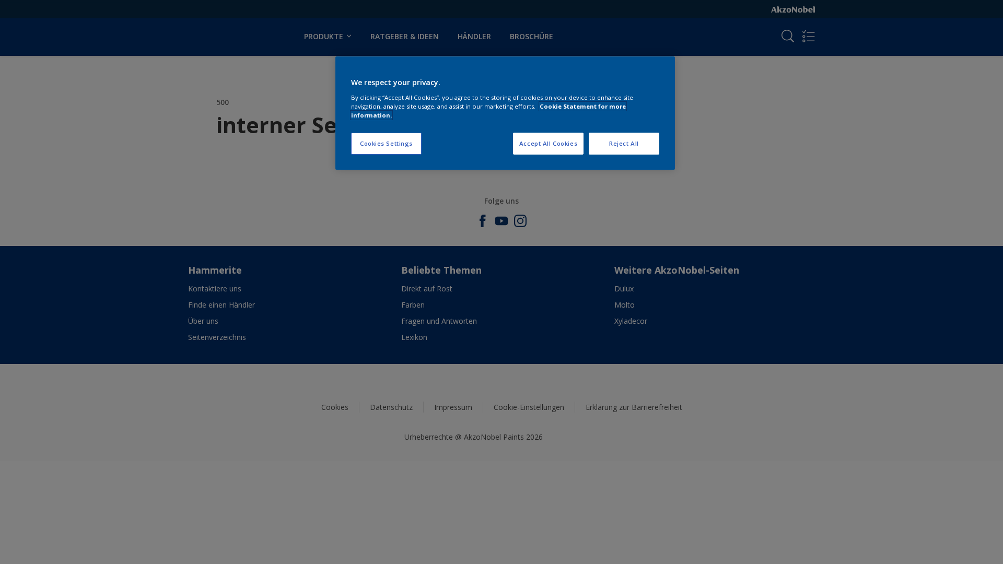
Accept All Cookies (548, 143)
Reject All (624, 143)
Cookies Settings (386, 143)
